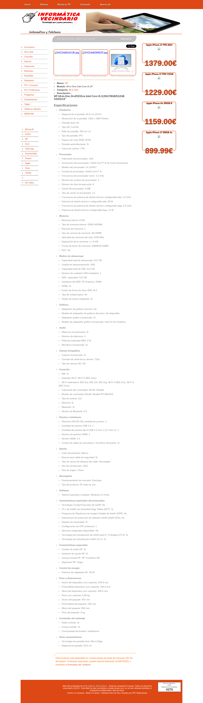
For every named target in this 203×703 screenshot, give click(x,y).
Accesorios (29, 47)
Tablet (27, 104)
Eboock (27, 61)
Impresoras (29, 66)
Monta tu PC (64, 4)
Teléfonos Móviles (32, 109)
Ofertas (44, 4)
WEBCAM (29, 114)
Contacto (85, 4)
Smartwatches (30, 99)
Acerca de (105, 4)
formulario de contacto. (79, 664)
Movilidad (28, 76)
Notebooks (29, 80)
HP (66, 83)
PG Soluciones (139, 693)
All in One (28, 52)
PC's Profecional (31, 90)
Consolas (28, 57)
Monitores (28, 71)
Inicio (28, 4)
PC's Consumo (31, 85)
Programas (29, 95)
